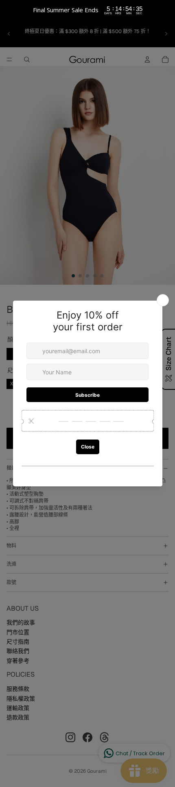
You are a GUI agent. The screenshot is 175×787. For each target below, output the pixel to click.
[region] (87, 10)
